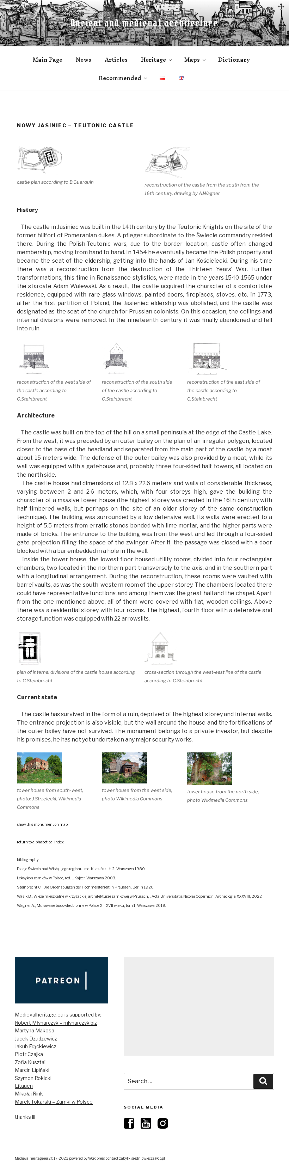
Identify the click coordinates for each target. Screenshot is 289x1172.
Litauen (24, 1086)
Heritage (153, 59)
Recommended (120, 78)
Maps (192, 59)
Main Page (47, 59)
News (83, 59)
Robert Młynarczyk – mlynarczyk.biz (56, 1023)
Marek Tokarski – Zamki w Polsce (54, 1102)
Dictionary (234, 59)
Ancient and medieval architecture (144, 23)
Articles (116, 59)
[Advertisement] (199, 1006)
